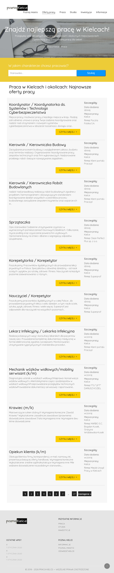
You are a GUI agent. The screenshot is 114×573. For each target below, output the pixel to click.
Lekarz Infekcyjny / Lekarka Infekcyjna (42, 331)
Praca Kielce (53, 46)
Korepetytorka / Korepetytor (33, 261)
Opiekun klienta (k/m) (27, 452)
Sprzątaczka (19, 222)
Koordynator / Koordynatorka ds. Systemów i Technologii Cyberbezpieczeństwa (37, 109)
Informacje (64, 544)
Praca (61, 523)
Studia (61, 527)
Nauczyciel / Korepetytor (30, 296)
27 (74, 493)
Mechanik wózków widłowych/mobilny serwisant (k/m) (41, 371)
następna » (84, 493)
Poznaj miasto (66, 548)
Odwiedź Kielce (66, 551)
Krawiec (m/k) (21, 408)
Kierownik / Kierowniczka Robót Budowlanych (35, 185)
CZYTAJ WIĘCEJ (67, 132)
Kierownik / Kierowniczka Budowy (37, 145)
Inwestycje (64, 530)
